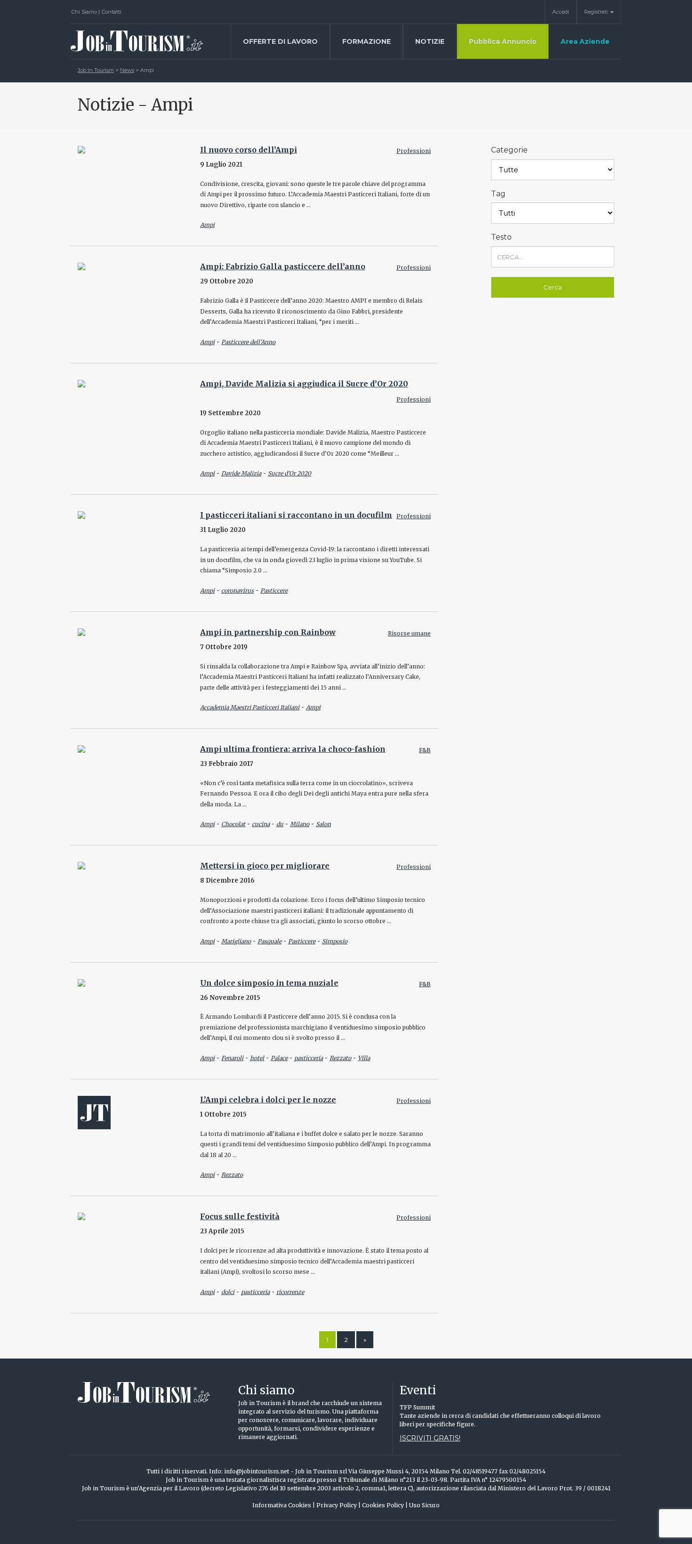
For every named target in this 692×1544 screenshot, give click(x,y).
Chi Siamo (86, 11)
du (279, 824)
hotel (257, 1058)
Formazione (366, 41)
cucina (261, 824)
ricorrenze (290, 1291)
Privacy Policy (338, 1505)
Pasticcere (274, 590)
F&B (425, 750)
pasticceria (308, 1058)
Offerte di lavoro (280, 41)
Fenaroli (232, 1058)
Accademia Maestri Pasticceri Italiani (249, 707)
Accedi (560, 11)
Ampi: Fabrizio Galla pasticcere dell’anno (282, 266)
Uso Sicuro (424, 1505)
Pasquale (269, 941)
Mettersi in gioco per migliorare (265, 865)
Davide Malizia (241, 473)
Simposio (334, 941)
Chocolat (233, 824)
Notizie (429, 41)
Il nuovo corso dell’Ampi (248, 149)
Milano (299, 824)
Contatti (111, 11)
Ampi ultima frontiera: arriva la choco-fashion (293, 749)
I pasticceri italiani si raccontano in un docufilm (296, 515)
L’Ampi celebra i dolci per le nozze (268, 1099)
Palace (279, 1058)
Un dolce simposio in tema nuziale (269, 983)
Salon (323, 824)
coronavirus (237, 590)
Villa (364, 1058)
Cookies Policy (385, 1505)
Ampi (207, 224)
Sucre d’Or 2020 (289, 473)
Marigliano (236, 941)
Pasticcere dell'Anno (248, 342)
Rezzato (340, 1058)
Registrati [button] (596, 11)
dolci (227, 1291)
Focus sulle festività (240, 1216)
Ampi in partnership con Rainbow (268, 632)
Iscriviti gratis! (430, 1438)
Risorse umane (409, 633)
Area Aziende (585, 41)
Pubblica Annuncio (503, 41)
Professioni (413, 150)
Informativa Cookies (283, 1505)
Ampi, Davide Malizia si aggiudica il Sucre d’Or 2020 (304, 383)
